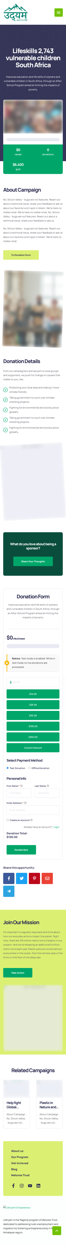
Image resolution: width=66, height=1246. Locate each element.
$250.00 (33, 736)
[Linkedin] (38, 1186)
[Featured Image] (16, 1088)
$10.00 (33, 693)
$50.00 (33, 715)
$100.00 (33, 726)
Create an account (19, 820)
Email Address (15, 802)
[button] (21, 255)
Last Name (40, 785)
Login (56, 827)
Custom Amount (33, 747)
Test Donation (17, 768)
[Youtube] (30, 1186)
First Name (13, 785)
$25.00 (33, 704)
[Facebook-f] (13, 1186)
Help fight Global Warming (14, 1106)
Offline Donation (41, 768)
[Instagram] (22, 1186)
